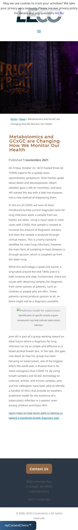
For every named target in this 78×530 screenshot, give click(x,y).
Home (14, 119)
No (62, 13)
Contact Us (39, 469)
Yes (57, 13)
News (22, 119)
